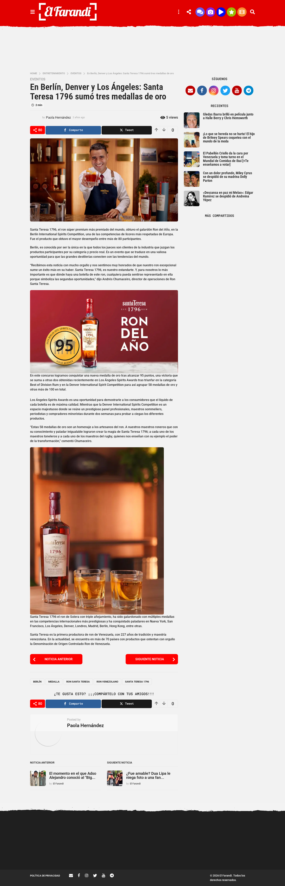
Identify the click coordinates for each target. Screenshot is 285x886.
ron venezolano (107, 681)
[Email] (190, 90)
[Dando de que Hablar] (200, 12)
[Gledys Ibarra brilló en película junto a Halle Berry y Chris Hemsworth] (192, 120)
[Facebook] (202, 90)
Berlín (37, 681)
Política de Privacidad (45, 875)
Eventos (37, 79)
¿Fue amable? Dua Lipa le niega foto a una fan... (148, 775)
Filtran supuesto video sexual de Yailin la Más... (88, 856)
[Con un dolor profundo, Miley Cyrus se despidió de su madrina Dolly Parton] (192, 179)
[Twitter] (225, 90)
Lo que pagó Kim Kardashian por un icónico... (165, 856)
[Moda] (231, 12)
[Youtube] (237, 90)
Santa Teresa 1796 (137, 681)
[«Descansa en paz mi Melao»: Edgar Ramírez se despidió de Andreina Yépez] (192, 198)
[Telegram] (248, 90)
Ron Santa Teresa (78, 681)
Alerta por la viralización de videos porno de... (49, 856)
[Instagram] (213, 90)
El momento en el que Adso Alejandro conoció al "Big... (72, 775)
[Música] (221, 12)
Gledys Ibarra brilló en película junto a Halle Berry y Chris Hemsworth (228, 116)
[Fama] (210, 12)
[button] (32, 12)
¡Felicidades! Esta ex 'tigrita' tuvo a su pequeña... (243, 827)
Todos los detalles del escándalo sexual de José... (127, 856)
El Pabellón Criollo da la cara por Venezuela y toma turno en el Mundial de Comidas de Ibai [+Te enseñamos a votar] (226, 158)
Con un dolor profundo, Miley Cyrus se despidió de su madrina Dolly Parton (227, 177)
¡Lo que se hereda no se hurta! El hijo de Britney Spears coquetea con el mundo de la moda (229, 137)
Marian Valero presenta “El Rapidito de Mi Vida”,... (204, 856)
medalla (54, 681)
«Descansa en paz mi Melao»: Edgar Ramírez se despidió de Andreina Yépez (228, 196)
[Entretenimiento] (242, 12)
